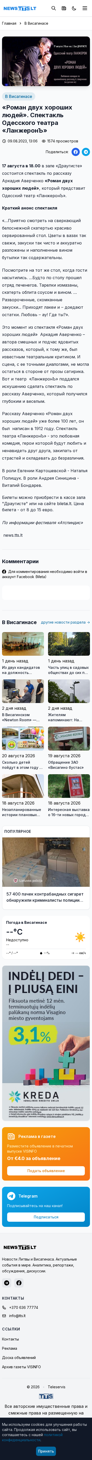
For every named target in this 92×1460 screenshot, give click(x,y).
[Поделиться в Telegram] (86, 152)
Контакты (10, 1339)
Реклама (9, 1348)
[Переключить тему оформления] (74, 8)
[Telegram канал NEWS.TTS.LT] (6, 1283)
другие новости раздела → (65, 622)
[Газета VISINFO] (63, 8)
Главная (9, 23)
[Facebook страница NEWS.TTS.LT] (19, 1283)
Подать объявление (46, 1171)
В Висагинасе (36, 23)
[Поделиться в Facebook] (76, 152)
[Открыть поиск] (53, 8)
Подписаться (46, 1217)
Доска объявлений (19, 1357)
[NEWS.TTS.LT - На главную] (20, 8)
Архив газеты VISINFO (21, 1367)
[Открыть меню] (85, 8)
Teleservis (56, 1387)
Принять (46, 1451)
